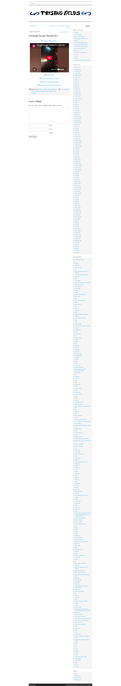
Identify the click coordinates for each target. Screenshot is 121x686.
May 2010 (77, 130)
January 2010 (77, 138)
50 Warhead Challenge (79, 259)
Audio (76, 278)
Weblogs (76, 652)
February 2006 (78, 230)
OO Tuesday (42, 91)
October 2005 (77, 238)
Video (54, 91)
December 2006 (78, 211)
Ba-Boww (77, 290)
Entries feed (77, 675)
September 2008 (78, 169)
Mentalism (77, 459)
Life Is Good (77, 450)
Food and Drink (78, 388)
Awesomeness (78, 288)
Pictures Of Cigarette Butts (80, 518)
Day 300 (76, 341)
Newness (77, 487)
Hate (76, 409)
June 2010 (77, 128)
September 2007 (78, 193)
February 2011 (78, 112)
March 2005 (77, 252)
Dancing (76, 339)
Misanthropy (77, 467)
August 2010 (77, 124)
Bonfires (76, 308)
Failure (76, 380)
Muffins (76, 471)
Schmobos (77, 551)
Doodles (76, 359)
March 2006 (77, 228)
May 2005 (77, 248)
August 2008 (77, 171)
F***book (77, 378)
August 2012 (77, 77)
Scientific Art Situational (79, 555)
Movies (76, 469)
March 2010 (77, 134)
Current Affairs (78, 333)
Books (76, 312)
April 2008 (77, 179)
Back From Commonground (80, 52)
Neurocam (77, 485)
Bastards (76, 292)
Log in (76, 673)
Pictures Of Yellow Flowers (80, 523)
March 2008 (77, 181)
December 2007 (78, 187)
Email (51, 129)
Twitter (76, 630)
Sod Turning (77, 584)
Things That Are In (78, 622)
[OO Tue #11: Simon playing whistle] (49, 82)
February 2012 (78, 89)
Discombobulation (78, 355)
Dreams (76, 361)
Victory (76, 643)
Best (76, 298)
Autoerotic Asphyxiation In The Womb (82, 282)
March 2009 (77, 157)
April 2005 (77, 250)
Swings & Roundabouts (79, 591)
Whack (76, 654)
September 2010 (78, 122)
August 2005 (77, 242)
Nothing (76, 497)
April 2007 (77, 203)
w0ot (76, 647)
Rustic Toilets (77, 545)
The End (76, 605)
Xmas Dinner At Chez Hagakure (81, 46)
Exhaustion (77, 376)
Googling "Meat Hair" (79, 402)
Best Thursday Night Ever (80, 300)
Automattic (89, 685)
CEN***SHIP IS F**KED (80, 318)
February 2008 (78, 183)
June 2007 (77, 199)
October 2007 (77, 191)
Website (51, 133)
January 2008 (77, 185)
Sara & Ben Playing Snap (80, 48)
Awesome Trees (78, 286)
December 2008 (78, 163)
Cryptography (77, 329)
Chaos (76, 322)
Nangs (76, 481)
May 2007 (77, 201)
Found (76, 390)
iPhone (76, 430)
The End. (76, 32)
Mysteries (77, 477)
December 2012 (78, 69)
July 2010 (77, 126)
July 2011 (77, 102)
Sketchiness (77, 578)
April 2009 (77, 155)
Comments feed (78, 677)
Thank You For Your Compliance (81, 601)
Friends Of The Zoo (79, 394)
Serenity (76, 559)
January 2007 (77, 209)
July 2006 (77, 220)
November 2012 (78, 71)
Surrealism (77, 589)
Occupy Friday (78, 501)
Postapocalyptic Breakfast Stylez (81, 38)
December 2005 (78, 234)
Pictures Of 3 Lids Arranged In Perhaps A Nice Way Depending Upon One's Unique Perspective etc (82, 514)
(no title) (76, 40)
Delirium (76, 347)
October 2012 (77, 73)
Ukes (76, 632)
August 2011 (77, 100)
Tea (75, 593)
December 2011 (78, 92)
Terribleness (77, 597)
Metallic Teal (77, 463)
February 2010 (78, 136)
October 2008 (77, 167)
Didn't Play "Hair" (78, 353)
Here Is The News (78, 415)
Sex (75, 561)
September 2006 (78, 217)
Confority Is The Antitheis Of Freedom (82, 326)
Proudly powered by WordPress (72, 685)
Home (32, 3)
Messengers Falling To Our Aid (81, 461)
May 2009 (77, 153)
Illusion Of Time (78, 428)
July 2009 (77, 150)
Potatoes (76, 531)
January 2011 (77, 114)
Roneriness (77, 543)
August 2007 (77, 195)
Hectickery (77, 411)
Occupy (37, 91)
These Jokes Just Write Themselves (82, 620)
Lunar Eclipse (77, 457)
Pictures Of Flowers (79, 520)
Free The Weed (78, 392)
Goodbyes (77, 400)
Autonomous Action (79, 284)
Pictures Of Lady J (78, 521)
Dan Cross (77, 50)
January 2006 (77, 232)
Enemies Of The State (79, 367)
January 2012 (77, 90)
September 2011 (78, 98)
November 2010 (78, 118)
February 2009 (78, 159)
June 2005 (77, 246)
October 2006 (77, 215)
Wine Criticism (78, 660)
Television (77, 595)
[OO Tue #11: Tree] (49, 75)
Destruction (77, 351)
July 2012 (77, 79)
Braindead (77, 316)
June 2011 (77, 104)
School (76, 553)
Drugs (76, 363)
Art (75, 269)
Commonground (78, 324)
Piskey (76, 529)
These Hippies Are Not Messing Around (83, 618)
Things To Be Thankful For (80, 624)
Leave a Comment (65, 89)
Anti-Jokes (77, 265)
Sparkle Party (33, 26)
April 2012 (77, 85)
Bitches (76, 302)
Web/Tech (77, 650)
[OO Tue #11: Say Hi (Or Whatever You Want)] (49, 85)
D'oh (76, 335)
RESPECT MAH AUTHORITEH (81, 541)
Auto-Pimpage (78, 280)
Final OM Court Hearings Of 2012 (82, 44)
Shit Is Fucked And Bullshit (80, 563)
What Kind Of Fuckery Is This (81, 656)
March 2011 (77, 110)
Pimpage (76, 527)
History (76, 417)
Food (76, 386)
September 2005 (78, 240)
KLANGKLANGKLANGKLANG (82, 438)
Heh (76, 413)
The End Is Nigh (78, 607)
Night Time (77, 489)
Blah (76, 306)
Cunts (76, 331)
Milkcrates (54, 89)
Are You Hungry (78, 267)
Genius (76, 398)
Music (33, 91)
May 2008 (77, 177)
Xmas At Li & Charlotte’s (80, 36)
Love (76, 456)
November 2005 (78, 236)
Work (76, 664)
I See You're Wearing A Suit (80, 419)
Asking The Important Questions (81, 274)
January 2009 (77, 161)
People (47, 91)
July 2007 (77, 197)
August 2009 (77, 148)
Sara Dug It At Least (79, 549)
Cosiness (49, 89)
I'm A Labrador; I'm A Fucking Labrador (83, 421)
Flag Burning (77, 384)
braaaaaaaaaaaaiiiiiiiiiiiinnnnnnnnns (81, 314)
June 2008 (77, 175)
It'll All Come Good (79, 432)
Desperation (77, 349)
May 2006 (77, 224)
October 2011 (77, 96)
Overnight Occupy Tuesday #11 (43, 35)
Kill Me (76, 434)
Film (76, 382)
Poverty (76, 533)
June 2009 (77, 152)
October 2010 (77, 120)
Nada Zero (77, 479)
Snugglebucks (77, 582)
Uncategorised (78, 634)
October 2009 (77, 144)
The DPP (77, 603)
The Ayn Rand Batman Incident (81, 42)
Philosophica (77, 509)
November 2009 (78, 142)
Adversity (77, 263)
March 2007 (77, 205)
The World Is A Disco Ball (80, 616)
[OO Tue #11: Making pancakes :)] (49, 41)
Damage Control (78, 337)
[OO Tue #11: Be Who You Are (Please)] (49, 78)
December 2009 (78, 140)
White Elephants (78, 658)
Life (75, 448)
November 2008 (78, 165)
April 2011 (77, 108)
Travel (76, 626)
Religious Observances (79, 539)
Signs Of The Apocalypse (80, 570)
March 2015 (77, 67)
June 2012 (77, 81)
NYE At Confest (78, 34)
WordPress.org (78, 679)
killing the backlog (78, 436)
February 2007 (78, 207)
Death (76, 343)
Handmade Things (78, 404)
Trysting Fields (32, 685)
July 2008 (77, 173)
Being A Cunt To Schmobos (80, 294)
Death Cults (77, 345)
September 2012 (78, 75)
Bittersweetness (78, 304)
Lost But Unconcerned (79, 454)
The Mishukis (77, 612)
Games (76, 396)
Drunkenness (77, 365)
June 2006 (77, 222)
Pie (75, 525)
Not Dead (77, 493)
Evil (75, 374)
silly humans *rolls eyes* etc (80, 572)
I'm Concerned (78, 423)
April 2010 (77, 132)
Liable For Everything (79, 444)
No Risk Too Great (78, 491)
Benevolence (40, 89)
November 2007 (78, 189)
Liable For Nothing (78, 446)
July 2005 (77, 244)
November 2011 (78, 94)
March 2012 (77, 87)
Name (51, 125)
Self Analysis (77, 557)
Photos (50, 91)
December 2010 (78, 116)
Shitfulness (77, 565)
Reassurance (77, 535)
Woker (76, 662)
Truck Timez (77, 628)
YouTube (34, 93)
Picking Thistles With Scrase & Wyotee (82, 60)
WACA (76, 648)
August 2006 (77, 218)
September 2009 (78, 146)
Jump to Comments (64, 32)
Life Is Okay (77, 452)
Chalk (45, 89)
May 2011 (77, 106)
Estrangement (77, 372)
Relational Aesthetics (79, 537)
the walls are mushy (79, 614)
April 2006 (77, 226)
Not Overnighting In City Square (81, 495)
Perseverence (77, 507)
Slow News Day (78, 580)
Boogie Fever (77, 310)
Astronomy (77, 276)
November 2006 (78, 213)
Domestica (77, 357)
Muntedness (77, 473)
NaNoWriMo (77, 483)
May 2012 (77, 83)
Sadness (76, 547)
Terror (76, 599)
